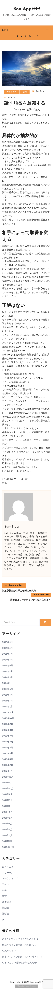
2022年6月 (7, 742)
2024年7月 (7, 660)
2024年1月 (7, 683)
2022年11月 (7, 712)
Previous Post (16, 585)
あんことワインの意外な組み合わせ (20, 939)
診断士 (5, 914)
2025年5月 (7, 642)
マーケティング (10, 878)
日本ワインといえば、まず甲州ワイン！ (22, 957)
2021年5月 (7, 818)
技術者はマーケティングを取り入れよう (30, 600)
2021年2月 (7, 836)
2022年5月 (7, 748)
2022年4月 (7, 753)
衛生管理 (6, 902)
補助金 (5, 908)
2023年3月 (7, 701)
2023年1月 (7, 707)
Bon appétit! (26, 9)
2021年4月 (7, 824)
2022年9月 (7, 724)
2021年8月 (7, 800)
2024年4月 (7, 671)
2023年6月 (7, 689)
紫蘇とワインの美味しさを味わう (19, 945)
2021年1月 (7, 841)
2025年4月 (7, 648)
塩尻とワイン (9, 951)
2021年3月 (7, 830)
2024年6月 (7, 666)
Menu (5, 30)
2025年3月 (7, 654)
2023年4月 (7, 695)
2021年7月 (7, 806)
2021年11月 (7, 783)
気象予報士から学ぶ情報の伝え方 (19, 591)
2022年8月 (7, 730)
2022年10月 (8, 718)
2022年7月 (7, 736)
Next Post (39, 595)
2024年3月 (7, 677)
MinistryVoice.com (30, 986)
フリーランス (9, 873)
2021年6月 (7, 812)
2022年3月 (7, 759)
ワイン (5, 884)
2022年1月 (7, 771)
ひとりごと (12, 92)
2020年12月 (8, 847)
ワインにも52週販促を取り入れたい (20, 963)
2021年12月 (7, 777)
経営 (25, 92)
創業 (4, 890)
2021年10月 (7, 789)
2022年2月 (7, 765)
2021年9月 (7, 794)
